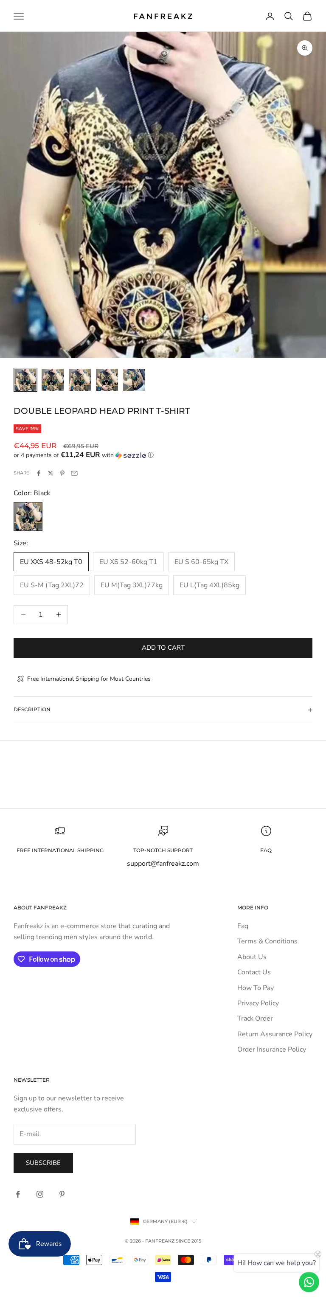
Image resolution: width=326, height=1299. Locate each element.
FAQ (266, 850)
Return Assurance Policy (274, 1034)
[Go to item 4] (107, 380)
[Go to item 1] (25, 380)
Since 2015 (188, 1241)
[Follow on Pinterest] (62, 1194)
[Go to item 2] (53, 380)
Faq (242, 926)
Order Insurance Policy (271, 1049)
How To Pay (255, 988)
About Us (252, 957)
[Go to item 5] (134, 380)
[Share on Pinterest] (62, 473)
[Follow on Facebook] (18, 1194)
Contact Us (254, 972)
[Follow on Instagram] (40, 1194)
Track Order (255, 1018)
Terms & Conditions (267, 941)
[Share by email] (74, 473)
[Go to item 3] (80, 380)
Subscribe (43, 1163)
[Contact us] (309, 1282)
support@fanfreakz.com (163, 863)
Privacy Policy (258, 1003)
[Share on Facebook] (38, 473)
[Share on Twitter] (50, 473)
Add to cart (163, 647)
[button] (163, 455)
